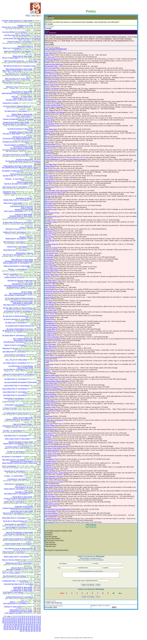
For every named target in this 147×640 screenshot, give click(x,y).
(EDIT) (49, 16)
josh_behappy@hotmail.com (56, 49)
